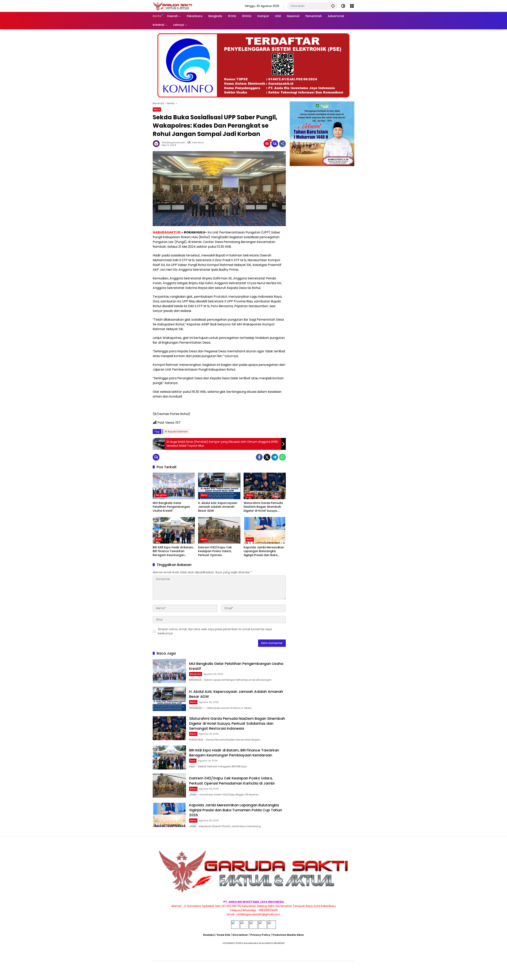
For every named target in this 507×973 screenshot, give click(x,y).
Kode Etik (223, 935)
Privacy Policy (260, 935)
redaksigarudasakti (173, 142)
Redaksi (209, 935)
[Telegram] (274, 457)
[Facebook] (259, 457)
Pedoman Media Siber (288, 935)
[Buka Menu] (352, 6)
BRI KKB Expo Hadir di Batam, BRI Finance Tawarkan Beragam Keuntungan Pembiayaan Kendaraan (173, 551)
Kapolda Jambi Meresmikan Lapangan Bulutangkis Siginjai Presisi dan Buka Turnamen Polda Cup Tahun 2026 (264, 551)
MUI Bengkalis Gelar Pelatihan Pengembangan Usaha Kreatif (171, 507)
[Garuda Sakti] (172, 6)
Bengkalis (161, 495)
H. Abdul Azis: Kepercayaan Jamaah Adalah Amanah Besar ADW (217, 507)
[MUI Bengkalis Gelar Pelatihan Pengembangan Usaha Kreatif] (174, 486)
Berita (157, 109)
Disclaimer (240, 935)
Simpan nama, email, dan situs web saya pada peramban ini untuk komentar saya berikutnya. (215, 631)
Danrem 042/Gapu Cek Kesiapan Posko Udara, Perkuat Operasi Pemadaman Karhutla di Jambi (215, 551)
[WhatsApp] (282, 457)
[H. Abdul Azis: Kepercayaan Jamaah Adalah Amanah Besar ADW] (219, 486)
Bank (158, 539)
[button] (333, 6)
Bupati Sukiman (178, 431)
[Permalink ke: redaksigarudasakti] (157, 143)
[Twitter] (267, 457)
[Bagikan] (282, 143)
